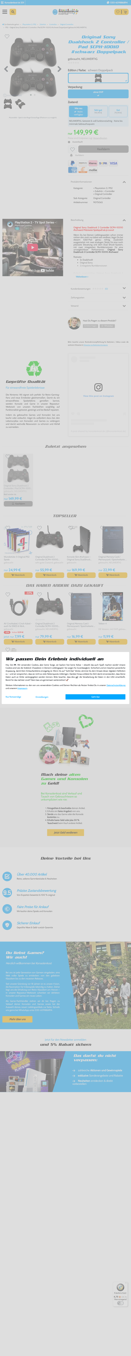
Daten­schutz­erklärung (116, 685)
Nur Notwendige (13, 696)
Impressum (22, 688)
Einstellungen (42, 697)
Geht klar (95, 696)
